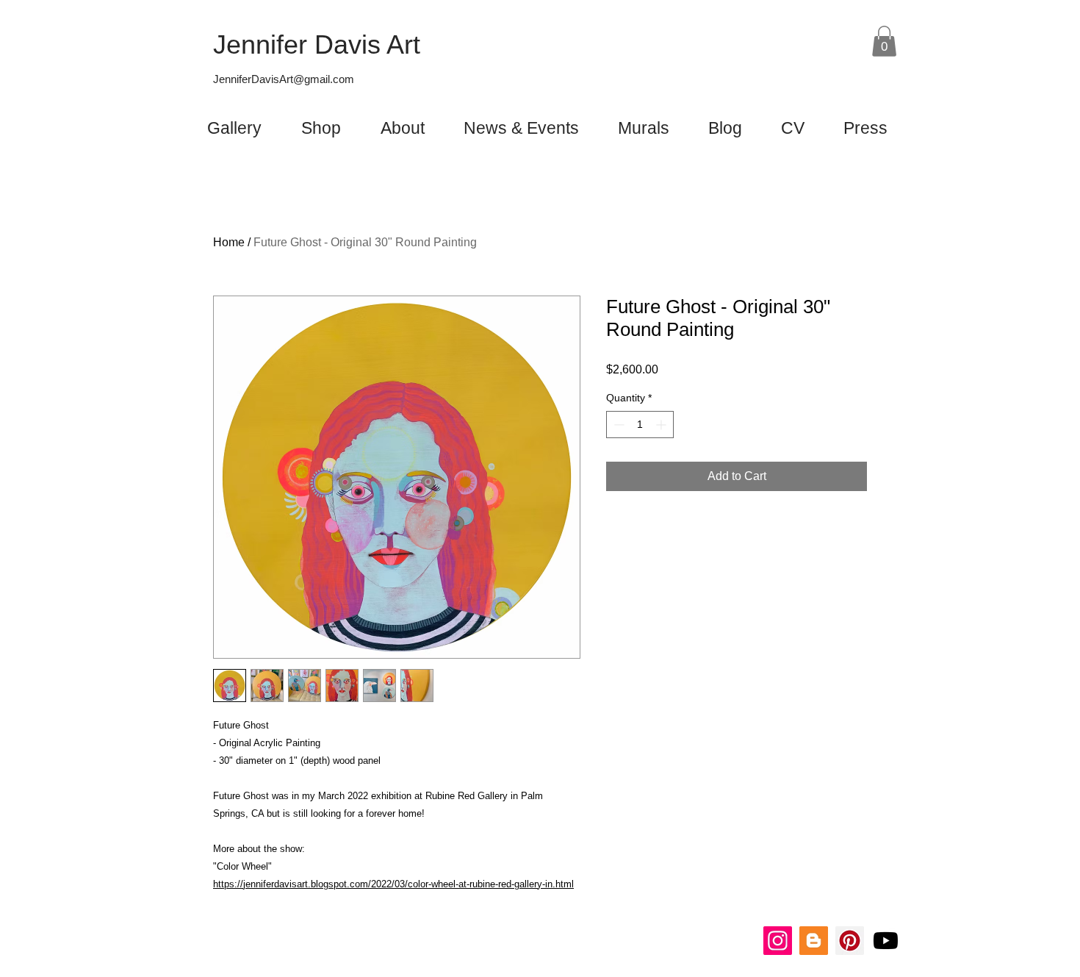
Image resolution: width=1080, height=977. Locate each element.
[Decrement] (617, 424)
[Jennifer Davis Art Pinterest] (849, 940)
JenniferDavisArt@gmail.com (283, 79)
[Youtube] (885, 940)
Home (229, 242)
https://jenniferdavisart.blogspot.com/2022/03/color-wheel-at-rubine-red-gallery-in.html (393, 884)
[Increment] (662, 424)
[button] (884, 41)
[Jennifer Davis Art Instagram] (777, 940)
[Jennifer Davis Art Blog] (813, 940)
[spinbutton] (640, 424)
